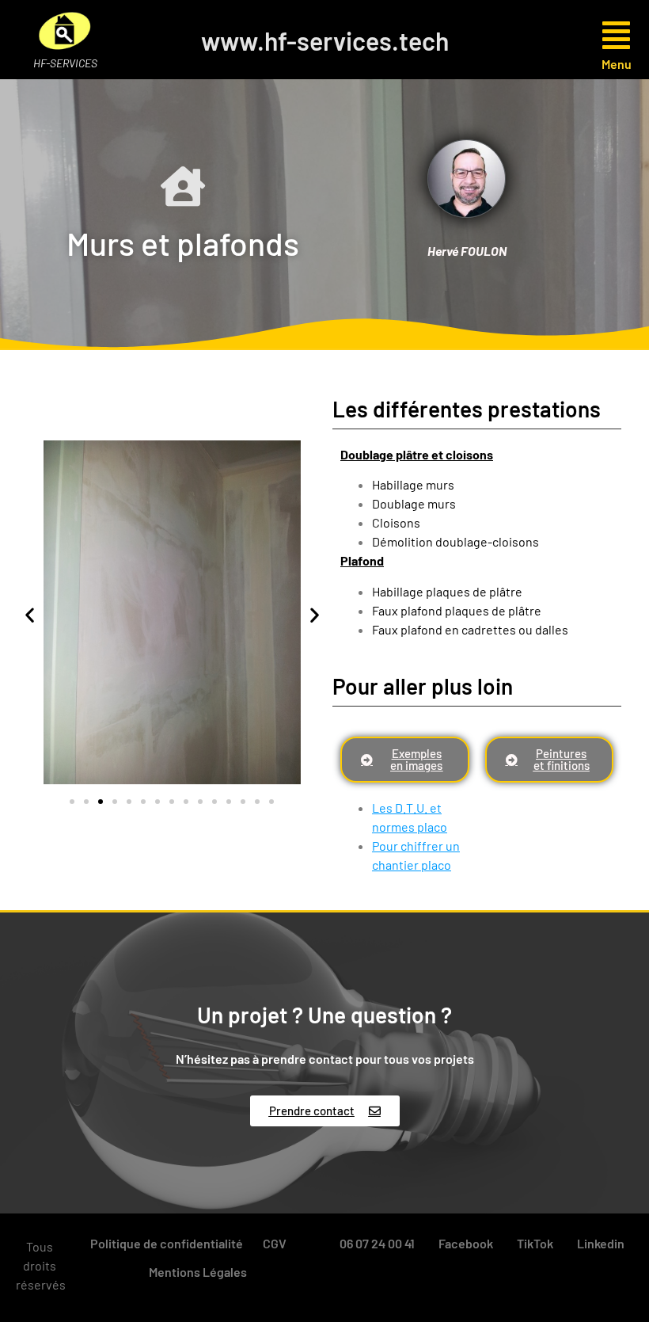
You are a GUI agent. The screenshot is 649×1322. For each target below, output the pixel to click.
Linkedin (600, 1243)
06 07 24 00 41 (377, 1243)
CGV (275, 1243)
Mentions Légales (198, 1271)
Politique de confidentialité (166, 1243)
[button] (584, 35)
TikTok (535, 1243)
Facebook (465, 1243)
